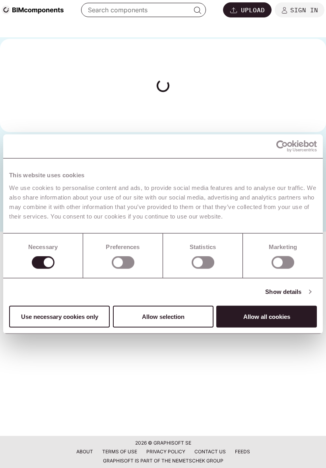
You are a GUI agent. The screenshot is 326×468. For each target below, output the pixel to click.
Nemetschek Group (197, 461)
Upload (253, 10)
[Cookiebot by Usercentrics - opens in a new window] (282, 146)
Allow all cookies (266, 316)
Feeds (242, 452)
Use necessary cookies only (59, 316)
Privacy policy (166, 452)
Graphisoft (118, 461)
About (85, 452)
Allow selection (163, 316)
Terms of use (120, 452)
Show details (283, 291)
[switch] (123, 262)
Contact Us (210, 452)
